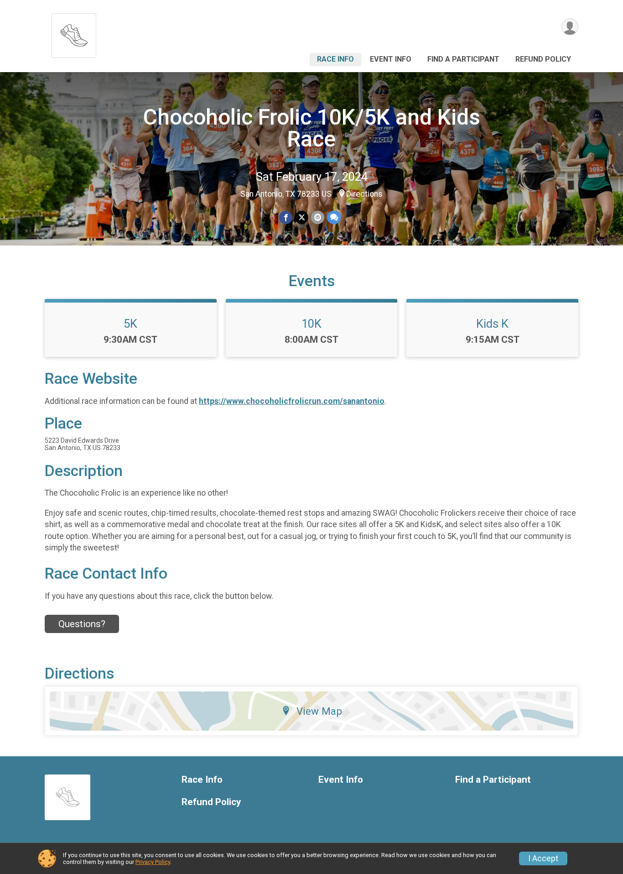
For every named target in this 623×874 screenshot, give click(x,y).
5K (130, 323)
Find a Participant (463, 59)
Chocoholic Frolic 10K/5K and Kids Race (311, 128)
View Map (319, 711)
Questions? (81, 623)
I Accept (543, 858)
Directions (364, 194)
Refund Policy (543, 59)
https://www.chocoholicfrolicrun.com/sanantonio (291, 401)
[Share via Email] (317, 217)
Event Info (390, 59)
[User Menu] (569, 26)
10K (311, 323)
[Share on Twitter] (301, 217)
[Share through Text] (334, 217)
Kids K (492, 323)
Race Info (335, 59)
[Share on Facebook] (285, 217)
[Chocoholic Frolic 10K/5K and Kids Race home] (74, 33)
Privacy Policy (152, 861)
